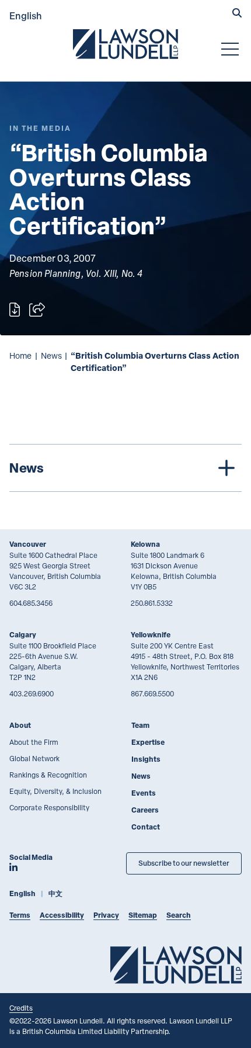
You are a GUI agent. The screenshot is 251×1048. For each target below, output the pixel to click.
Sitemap (142, 915)
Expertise (148, 742)
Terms (19, 915)
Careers (145, 810)
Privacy (106, 915)
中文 (55, 893)
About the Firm (33, 742)
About (20, 725)
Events (143, 793)
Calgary (22, 635)
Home (20, 355)
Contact (145, 827)
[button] (237, 14)
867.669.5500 (152, 693)
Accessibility (62, 915)
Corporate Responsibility (49, 807)
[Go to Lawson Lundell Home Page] (125, 44)
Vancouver (27, 544)
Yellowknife (150, 635)
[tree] (125, 468)
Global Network (34, 758)
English (25, 15)
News (51, 355)
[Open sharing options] (37, 310)
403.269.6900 (31, 693)
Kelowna (145, 544)
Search (178, 915)
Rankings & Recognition (48, 774)
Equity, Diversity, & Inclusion (55, 791)
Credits (21, 1007)
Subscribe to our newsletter (183, 863)
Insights (146, 759)
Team (140, 725)
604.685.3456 (31, 603)
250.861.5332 (152, 603)
